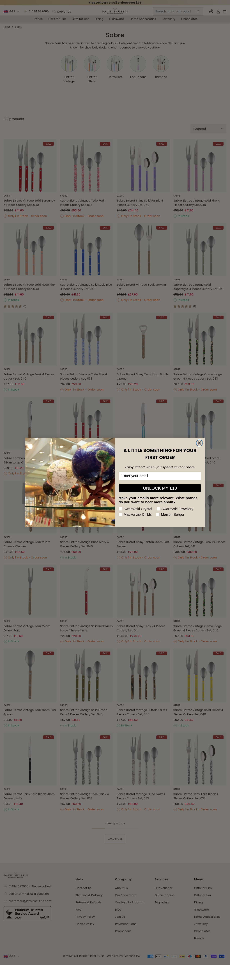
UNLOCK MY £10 (160, 488)
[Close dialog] (199, 443)
